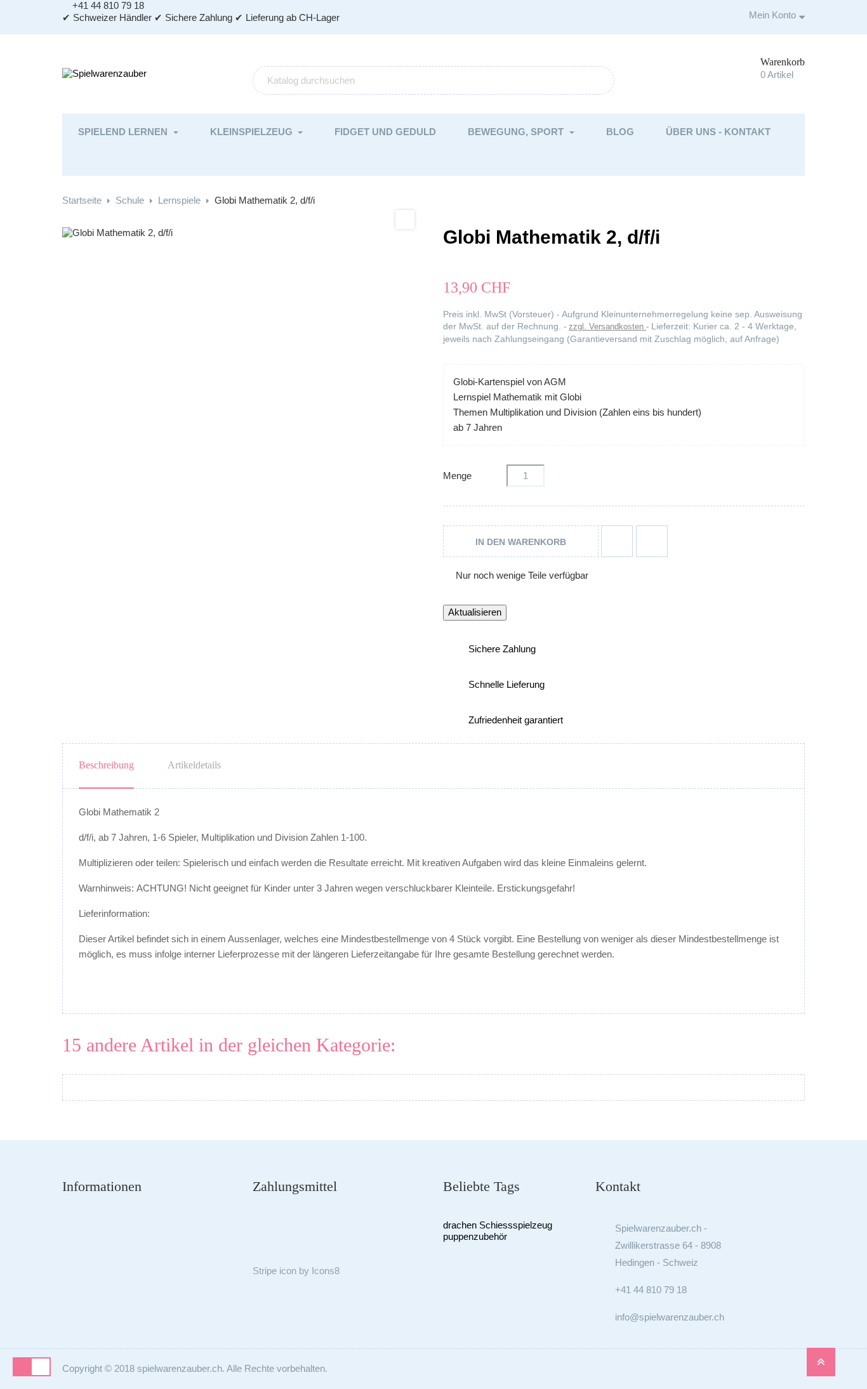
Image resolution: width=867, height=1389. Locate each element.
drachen (460, 1225)
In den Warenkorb (520, 542)
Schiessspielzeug (515, 1225)
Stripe (265, 1270)
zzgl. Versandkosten (607, 326)
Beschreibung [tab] (106, 765)
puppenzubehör (475, 1236)
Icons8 (326, 1270)
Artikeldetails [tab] (194, 765)
